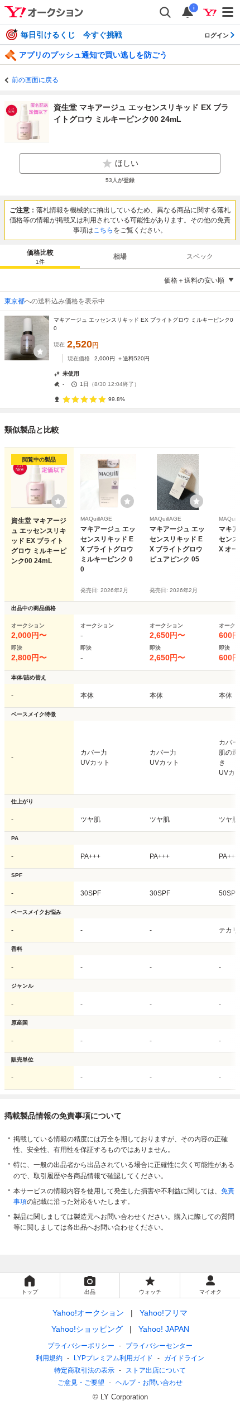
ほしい (126, 163)
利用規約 (49, 1358)
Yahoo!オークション (88, 1312)
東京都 (14, 301)
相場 (120, 256)
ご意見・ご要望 (80, 1383)
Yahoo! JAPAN (163, 1329)
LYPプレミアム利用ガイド (113, 1358)
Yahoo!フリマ (164, 1312)
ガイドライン (184, 1358)
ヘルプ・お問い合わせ (149, 1383)
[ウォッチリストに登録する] (58, 501)
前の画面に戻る (35, 80)
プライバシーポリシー (80, 1346)
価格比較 (40, 257)
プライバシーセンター (159, 1346)
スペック (199, 256)
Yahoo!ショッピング (87, 1329)
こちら (103, 230)
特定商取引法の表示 (84, 1370)
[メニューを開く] (228, 12)
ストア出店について (156, 1370)
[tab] (40, 256)
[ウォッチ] (40, 351)
